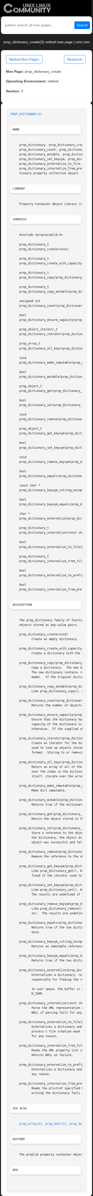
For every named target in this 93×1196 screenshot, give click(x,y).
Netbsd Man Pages (24, 59)
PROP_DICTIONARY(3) (26, 114)
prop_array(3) (30, 1124)
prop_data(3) (80, 1124)
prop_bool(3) (55, 1124)
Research (74, 59)
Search (82, 25)
